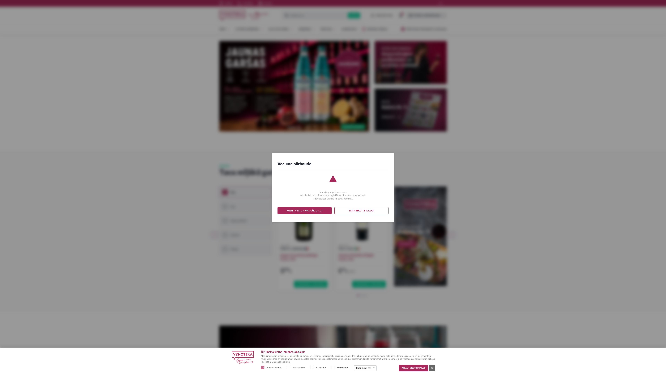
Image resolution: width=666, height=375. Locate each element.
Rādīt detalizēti (363, 368)
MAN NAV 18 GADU (361, 210)
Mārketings (342, 367)
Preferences (299, 367)
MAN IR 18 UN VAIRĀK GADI (304, 210)
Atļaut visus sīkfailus (413, 368)
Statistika (321, 367)
